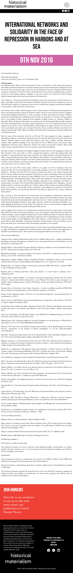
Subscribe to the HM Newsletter (54, 540)
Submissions (53, 545)
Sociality (53, 569)
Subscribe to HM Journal (53, 538)
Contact (53, 543)
